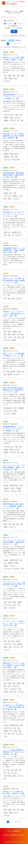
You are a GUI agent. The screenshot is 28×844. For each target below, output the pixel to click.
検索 (14, 31)
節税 (11, 691)
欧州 (11, 731)
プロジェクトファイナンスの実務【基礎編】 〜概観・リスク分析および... (14, 467)
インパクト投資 (7, 775)
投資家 (22, 75)
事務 (12, 156)
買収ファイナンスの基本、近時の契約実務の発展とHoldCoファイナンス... (14, 280)
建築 (14, 524)
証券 (5, 75)
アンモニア (17, 117)
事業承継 (6, 193)
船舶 (15, 691)
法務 (14, 75)
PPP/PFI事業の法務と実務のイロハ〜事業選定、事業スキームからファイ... (13, 506)
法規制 (13, 334)
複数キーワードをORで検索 (14, 28)
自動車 (18, 683)
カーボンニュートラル (8, 114)
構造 (22, 120)
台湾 (15, 728)
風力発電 (6, 154)
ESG (13, 641)
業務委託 (14, 413)
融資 (5, 198)
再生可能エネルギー (14, 154)
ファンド (20, 196)
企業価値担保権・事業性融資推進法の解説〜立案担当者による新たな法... (13, 175)
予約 (5, 773)
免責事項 (13, 835)
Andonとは (7, 835)
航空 (9, 686)
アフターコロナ (20, 334)
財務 (13, 298)
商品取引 (11, 78)
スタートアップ (7, 196)
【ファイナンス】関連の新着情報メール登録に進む (14, 35)
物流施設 (15, 331)
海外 (5, 337)
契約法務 (10, 374)
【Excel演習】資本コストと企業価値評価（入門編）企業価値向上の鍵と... (14, 250)
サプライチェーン (8, 644)
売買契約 (13, 371)
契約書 (5, 78)
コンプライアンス (8, 410)
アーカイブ (19, 23)
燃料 (20, 491)
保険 (5, 683)
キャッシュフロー (8, 568)
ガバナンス (14, 773)
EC (21, 560)
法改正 (16, 156)
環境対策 (19, 644)
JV (12, 235)
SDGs (5, 524)
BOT (18, 524)
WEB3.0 (5, 527)
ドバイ (5, 736)
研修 (20, 331)
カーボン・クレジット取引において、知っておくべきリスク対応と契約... (14, 623)
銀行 (23, 371)
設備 (5, 235)
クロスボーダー (13, 689)
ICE (21, 524)
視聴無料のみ (14, 26)
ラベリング (6, 649)
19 (15, 43)
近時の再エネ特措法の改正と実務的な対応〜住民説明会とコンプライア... (13, 390)
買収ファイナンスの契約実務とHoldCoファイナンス (14, 354)
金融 (18, 75)
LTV (15, 337)
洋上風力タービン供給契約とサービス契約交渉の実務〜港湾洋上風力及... (13, 707)
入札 (5, 733)
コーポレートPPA (15, 159)
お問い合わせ (20, 835)
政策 (19, 728)
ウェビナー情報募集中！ (20, 1)
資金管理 (14, 340)
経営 (5, 298)
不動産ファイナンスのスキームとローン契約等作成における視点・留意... (14, 314)
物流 (9, 334)
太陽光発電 (6, 156)
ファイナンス (7, 81)
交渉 (16, 78)
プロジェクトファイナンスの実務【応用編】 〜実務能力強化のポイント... (14, 542)
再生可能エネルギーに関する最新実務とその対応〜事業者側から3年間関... (14, 136)
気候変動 (6, 120)
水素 (20, 114)
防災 (15, 408)
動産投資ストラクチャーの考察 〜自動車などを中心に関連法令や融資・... (14, 665)
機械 (14, 683)
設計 (5, 778)
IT (9, 232)
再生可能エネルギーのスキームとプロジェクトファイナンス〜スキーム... (14, 214)
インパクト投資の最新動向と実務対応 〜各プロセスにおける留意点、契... (14, 752)
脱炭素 (11, 117)
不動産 (9, 75)
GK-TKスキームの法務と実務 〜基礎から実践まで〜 (13, 58)
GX (18, 120)
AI (4, 371)
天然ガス (13, 488)
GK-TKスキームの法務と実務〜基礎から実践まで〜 (13, 793)
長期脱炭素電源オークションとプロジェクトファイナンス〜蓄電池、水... (13, 97)
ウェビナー (9, 23)
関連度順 (18, 40)
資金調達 (6, 117)
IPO (9, 773)
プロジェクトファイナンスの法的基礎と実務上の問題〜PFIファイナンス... (14, 584)
